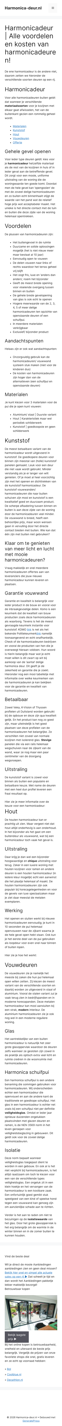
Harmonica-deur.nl (23, 8)
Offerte (17, 142)
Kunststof (19, 130)
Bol (9, 1369)
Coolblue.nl (14, 1374)
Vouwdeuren (21, 138)
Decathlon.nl (15, 1379)
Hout (16, 134)
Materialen (19, 126)
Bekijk (17, 1337)
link (29, 629)
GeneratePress (31, 1420)
